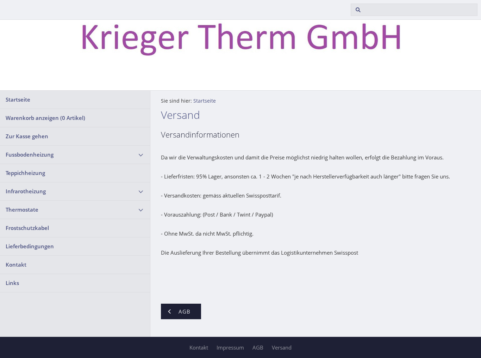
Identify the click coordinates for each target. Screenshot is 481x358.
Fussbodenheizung (30, 154)
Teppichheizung (25, 172)
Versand (282, 347)
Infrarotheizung (26, 191)
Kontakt (16, 264)
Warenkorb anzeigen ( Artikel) (45, 117)
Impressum (230, 347)
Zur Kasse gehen (27, 136)
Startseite (18, 99)
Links (12, 282)
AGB (257, 347)
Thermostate (22, 209)
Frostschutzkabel (27, 227)
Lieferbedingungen (30, 246)
